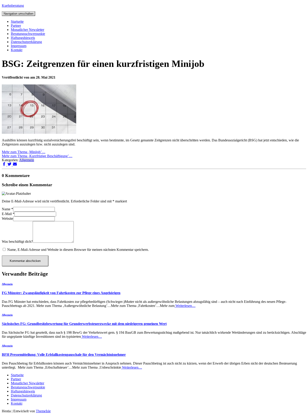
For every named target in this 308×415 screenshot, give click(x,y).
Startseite (17, 21)
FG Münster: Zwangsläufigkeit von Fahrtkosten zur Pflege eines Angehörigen (61, 293)
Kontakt (16, 50)
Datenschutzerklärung (26, 42)
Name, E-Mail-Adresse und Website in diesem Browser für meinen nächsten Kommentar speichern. (78, 250)
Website (7, 218)
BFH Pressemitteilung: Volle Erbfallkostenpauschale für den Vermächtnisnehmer (64, 354)
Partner (16, 25)
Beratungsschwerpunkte (28, 34)
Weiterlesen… (185, 306)
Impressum (18, 46)
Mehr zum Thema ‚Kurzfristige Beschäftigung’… (37, 156)
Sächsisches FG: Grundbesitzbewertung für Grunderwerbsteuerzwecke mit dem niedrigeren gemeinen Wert (84, 324)
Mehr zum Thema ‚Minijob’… (23, 152)
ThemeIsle (43, 411)
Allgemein (26, 160)
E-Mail (8, 214)
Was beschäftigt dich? (17, 241)
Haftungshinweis (23, 38)
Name (7, 209)
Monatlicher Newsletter (27, 30)
